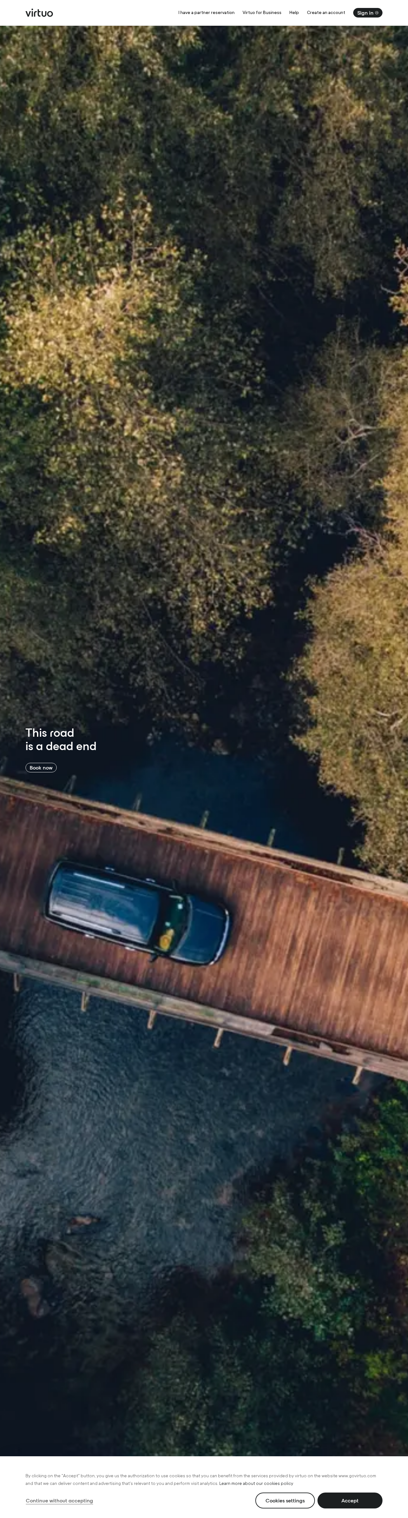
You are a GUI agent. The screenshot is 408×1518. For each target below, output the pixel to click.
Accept (350, 1500)
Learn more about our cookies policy (256, 1483)
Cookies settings (285, 1500)
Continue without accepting (59, 1500)
